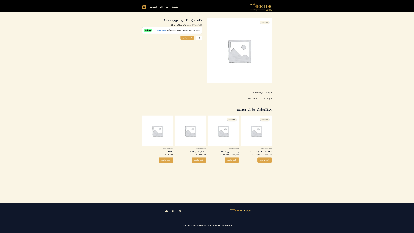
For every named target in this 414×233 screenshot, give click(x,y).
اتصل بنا (153, 7)
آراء (161, 7)
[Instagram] (173, 211)
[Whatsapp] (180, 211)
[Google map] (166, 211)
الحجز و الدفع (187, 38)
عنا (167, 7)
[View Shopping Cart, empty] (144, 7)
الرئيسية (175, 7)
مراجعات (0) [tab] (258, 92)
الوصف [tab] (269, 92)
